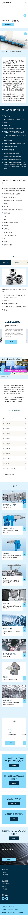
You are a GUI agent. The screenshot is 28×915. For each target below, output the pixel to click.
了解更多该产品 (7, 24)
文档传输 (4, 909)
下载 (12, 742)
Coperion (6, 3)
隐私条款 (4, 912)
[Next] (26, 40)
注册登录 (9, 859)
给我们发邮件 (11, 912)
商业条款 (10, 909)
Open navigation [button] (25, 3)
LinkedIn (3, 898)
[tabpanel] (14, 288)
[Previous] (1, 40)
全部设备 (11, 341)
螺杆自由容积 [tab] (5, 262)
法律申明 (17, 909)
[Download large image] (14, 40)
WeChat (6, 898)
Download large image (25, 33)
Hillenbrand (20, 912)
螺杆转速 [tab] (17, 262)
